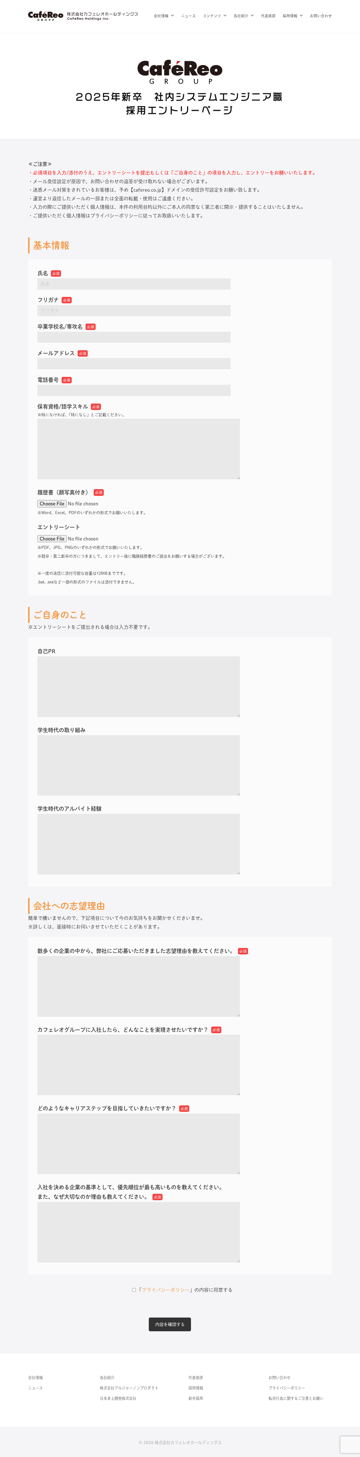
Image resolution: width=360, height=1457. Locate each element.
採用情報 (290, 16)
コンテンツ (212, 16)
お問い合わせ (321, 16)
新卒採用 (195, 1398)
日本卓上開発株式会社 (118, 1398)
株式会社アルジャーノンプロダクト (129, 1388)
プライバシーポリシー (166, 1290)
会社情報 (161, 16)
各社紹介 (241, 16)
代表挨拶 (268, 16)
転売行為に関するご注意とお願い (296, 1398)
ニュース (188, 16)
